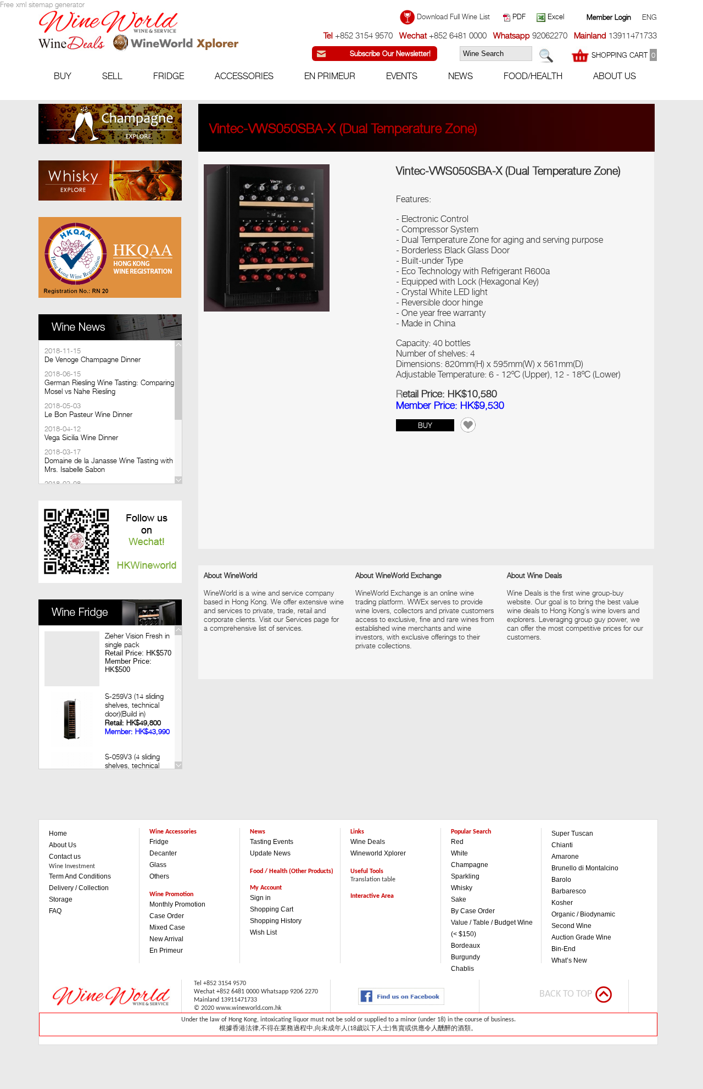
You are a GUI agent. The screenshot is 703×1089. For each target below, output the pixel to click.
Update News (270, 853)
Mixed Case (167, 927)
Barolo (561, 880)
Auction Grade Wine (581, 937)
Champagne (469, 865)
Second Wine (571, 926)
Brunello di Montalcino (584, 868)
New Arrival (166, 939)
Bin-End (563, 949)
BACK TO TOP (565, 994)
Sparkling (465, 876)
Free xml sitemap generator (42, 4)
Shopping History (276, 921)
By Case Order (473, 911)
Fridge (159, 842)
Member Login (609, 17)
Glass (157, 865)
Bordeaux (465, 945)
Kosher (562, 903)
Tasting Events (271, 842)
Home (58, 833)
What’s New (569, 960)
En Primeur (166, 950)
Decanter (163, 853)
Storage (60, 899)
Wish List (263, 932)
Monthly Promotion (177, 904)
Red (457, 842)
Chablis (462, 969)
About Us (62, 845)
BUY (425, 425)
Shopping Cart (271, 909)
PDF (518, 16)
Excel (554, 16)
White (459, 853)
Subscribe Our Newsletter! (390, 53)
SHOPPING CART (622, 55)
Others (159, 876)
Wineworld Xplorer (378, 853)
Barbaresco (568, 891)
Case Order (166, 916)
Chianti (562, 845)
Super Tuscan (572, 833)
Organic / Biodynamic (583, 914)
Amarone (565, 856)
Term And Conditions (80, 876)
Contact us (65, 856)
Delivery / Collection (79, 888)
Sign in (260, 898)
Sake (458, 899)
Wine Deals (367, 842)
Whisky (461, 888)
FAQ (55, 911)
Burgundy (465, 957)
